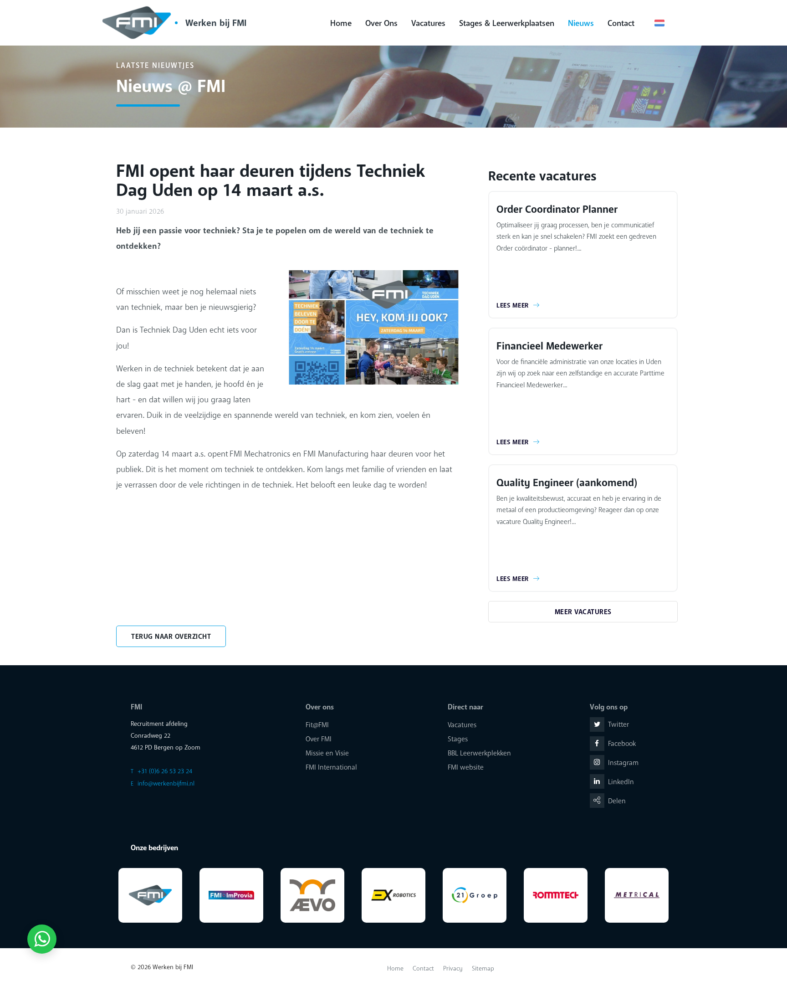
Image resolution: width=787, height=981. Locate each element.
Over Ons (381, 23)
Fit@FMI (317, 724)
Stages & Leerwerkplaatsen (506, 23)
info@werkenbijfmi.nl (166, 783)
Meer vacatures (583, 611)
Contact (621, 23)
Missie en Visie (327, 753)
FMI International (331, 767)
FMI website (466, 767)
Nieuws (581, 23)
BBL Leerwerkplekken (479, 753)
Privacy (453, 968)
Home (341, 23)
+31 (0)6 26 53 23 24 (165, 771)
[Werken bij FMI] (139, 23)
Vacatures (428, 23)
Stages (458, 739)
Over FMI (319, 739)
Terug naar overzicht (171, 636)
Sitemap (483, 968)
